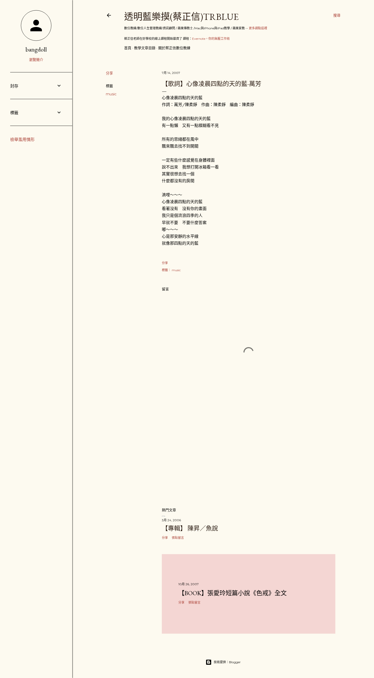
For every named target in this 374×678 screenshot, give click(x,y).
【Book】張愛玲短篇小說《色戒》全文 (232, 593)
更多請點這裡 (258, 28)
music (111, 94)
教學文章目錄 (144, 48)
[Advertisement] (248, 458)
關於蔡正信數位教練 (174, 48)
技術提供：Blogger (227, 662)
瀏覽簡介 (36, 59)
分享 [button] (109, 73)
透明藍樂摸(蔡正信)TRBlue (181, 17)
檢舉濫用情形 (22, 139)
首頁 (127, 48)
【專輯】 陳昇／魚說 (190, 528)
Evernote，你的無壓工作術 (211, 39)
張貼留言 (178, 538)
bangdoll (36, 49)
